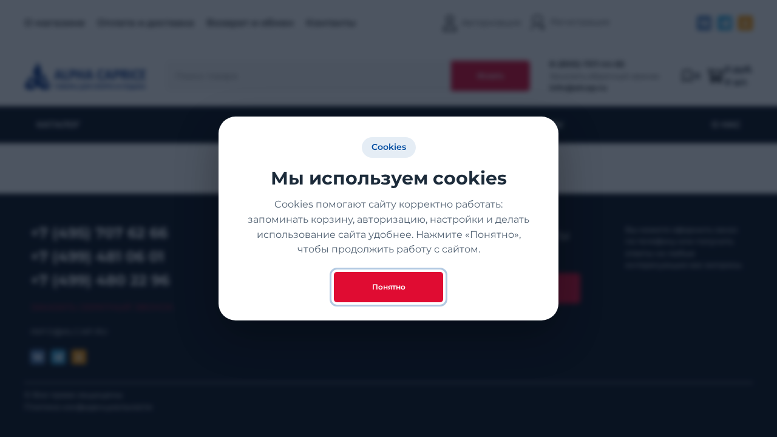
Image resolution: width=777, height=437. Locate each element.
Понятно (388, 286)
